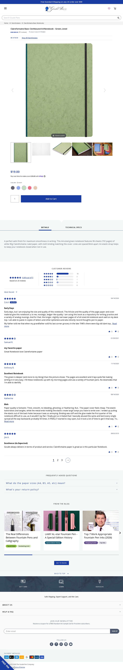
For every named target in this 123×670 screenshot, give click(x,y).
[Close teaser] (14, 667)
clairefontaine (16, 23)
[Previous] (12, 90)
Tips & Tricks (11, 546)
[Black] (13, 188)
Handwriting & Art (24, 546)
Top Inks (102, 543)
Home (6, 23)
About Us (7, 605)
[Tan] (35, 188)
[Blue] (18, 188)
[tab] (45, 228)
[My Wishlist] (109, 8)
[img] (10, 298)
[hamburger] (5, 8)
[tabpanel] (61, 247)
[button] (48, 274)
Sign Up (114, 631)
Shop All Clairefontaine (29, 38)
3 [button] (62, 460)
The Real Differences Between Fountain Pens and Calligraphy (22, 538)
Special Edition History (53, 543)
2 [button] (57, 460)
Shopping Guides (91, 543)
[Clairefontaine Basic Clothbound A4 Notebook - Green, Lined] (21, 152)
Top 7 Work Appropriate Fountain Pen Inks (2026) (98, 536)
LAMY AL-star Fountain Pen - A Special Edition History (61, 536)
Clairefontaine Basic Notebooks (34, 23)
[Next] (105, 90)
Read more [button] (9, 421)
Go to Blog (61, 563)
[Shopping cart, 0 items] (116, 8)
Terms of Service (19, 667)
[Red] (30, 188)
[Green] (24, 188)
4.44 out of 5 (27, 277)
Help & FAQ (7, 612)
